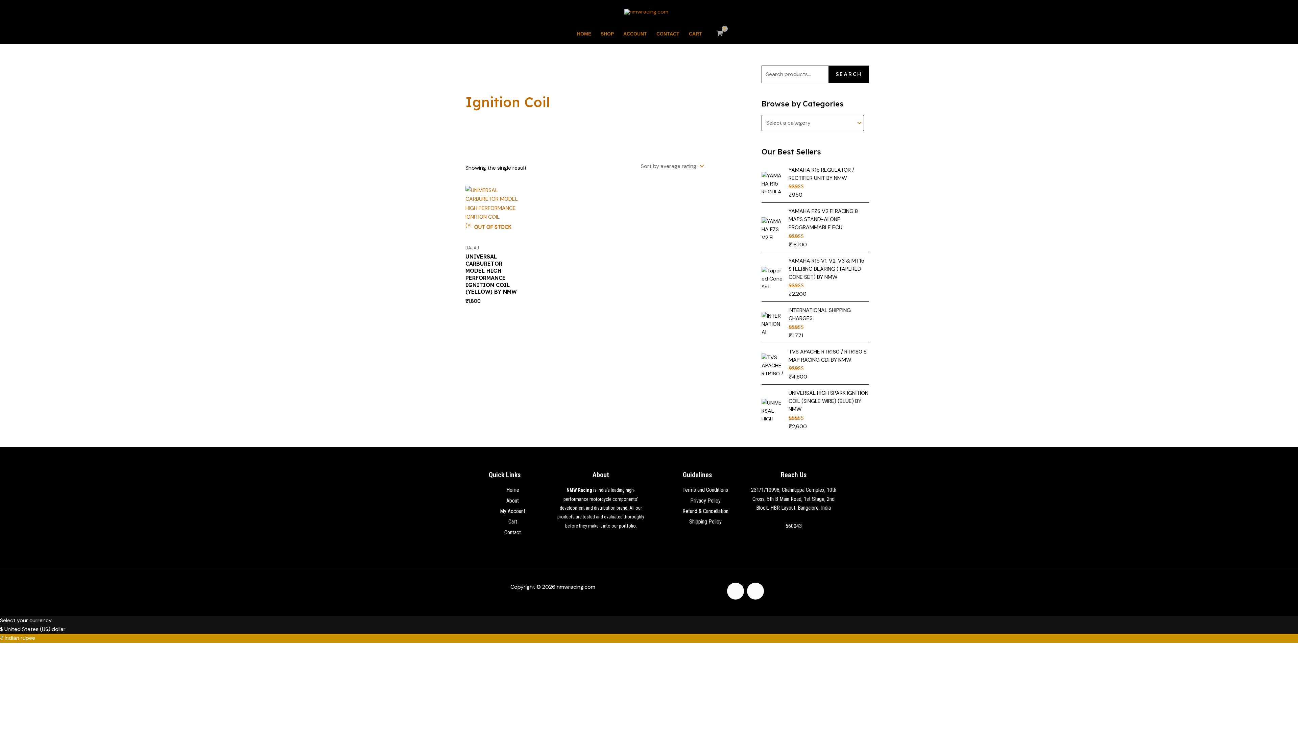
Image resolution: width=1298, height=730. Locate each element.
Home (584, 33)
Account (635, 33)
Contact (667, 33)
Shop (607, 33)
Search (849, 74)
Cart (695, 33)
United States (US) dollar (35, 629)
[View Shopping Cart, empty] (720, 34)
